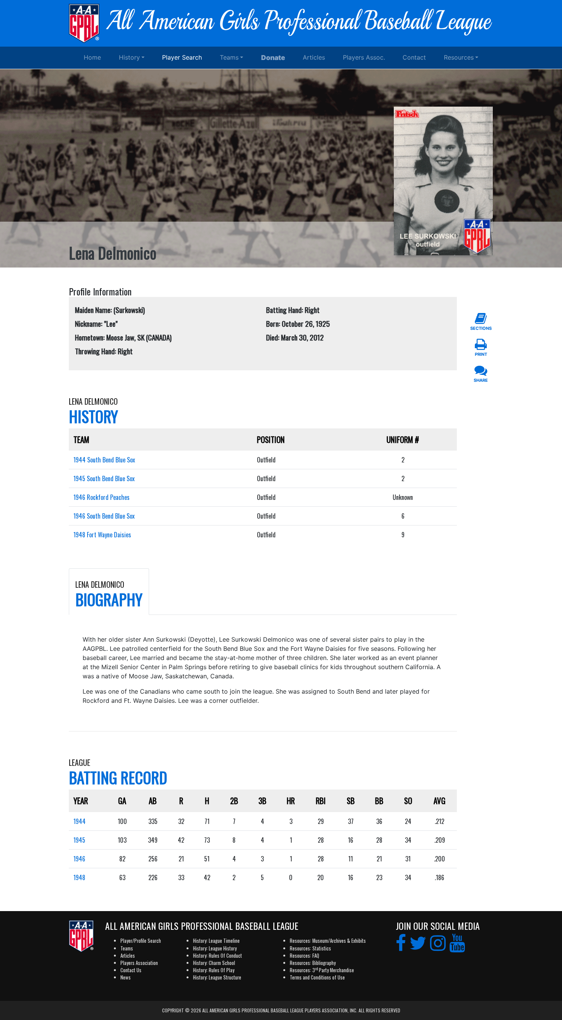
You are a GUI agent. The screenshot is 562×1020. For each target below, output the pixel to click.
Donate (273, 58)
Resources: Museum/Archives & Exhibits (328, 940)
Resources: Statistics (310, 948)
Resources (459, 57)
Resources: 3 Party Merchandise (322, 970)
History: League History (215, 948)
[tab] (109, 591)
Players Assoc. (364, 57)
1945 (79, 840)
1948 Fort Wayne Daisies (102, 534)
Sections (481, 328)
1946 (79, 858)
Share (481, 380)
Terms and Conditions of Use (317, 977)
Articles (314, 57)
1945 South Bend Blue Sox (104, 478)
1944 (79, 821)
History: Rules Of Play (213, 970)
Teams (229, 57)
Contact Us (130, 970)
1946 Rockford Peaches (101, 497)
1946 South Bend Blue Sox (104, 516)
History (129, 57)
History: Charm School (214, 962)
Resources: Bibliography (313, 962)
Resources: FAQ (304, 955)
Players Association (139, 962)
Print (481, 354)
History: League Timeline (216, 940)
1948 (79, 877)
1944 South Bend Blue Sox (104, 459)
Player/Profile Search (140, 940)
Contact (414, 57)
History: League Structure (217, 977)
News (125, 977)
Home (92, 57)
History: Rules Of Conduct (217, 955)
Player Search (182, 57)
